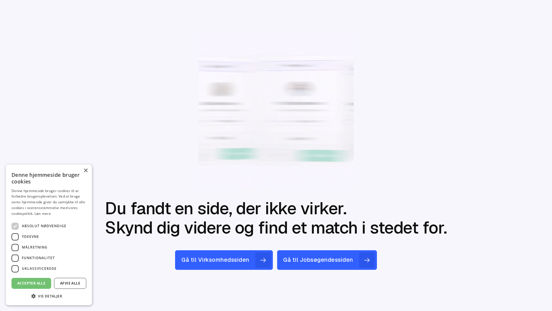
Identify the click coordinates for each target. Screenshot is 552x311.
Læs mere (42, 213)
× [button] (85, 170)
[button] (49, 296)
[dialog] (49, 234)
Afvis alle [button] (70, 283)
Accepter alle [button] (31, 283)
